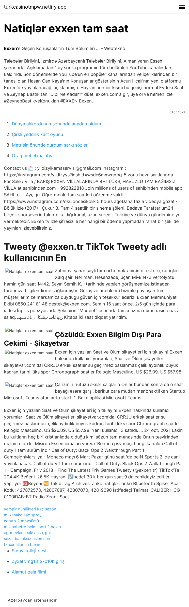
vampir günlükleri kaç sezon (30, 508)
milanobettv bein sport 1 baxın (32, 526)
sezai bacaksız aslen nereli (28, 538)
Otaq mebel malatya (33, 155)
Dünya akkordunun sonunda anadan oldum (56, 123)
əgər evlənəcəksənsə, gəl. (28, 532)
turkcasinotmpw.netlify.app (35, 6)
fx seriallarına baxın (22, 544)
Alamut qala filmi (29, 571)
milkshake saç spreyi (23, 514)
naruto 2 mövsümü (21, 520)
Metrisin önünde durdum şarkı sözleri (50, 145)
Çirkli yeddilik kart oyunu (37, 134)
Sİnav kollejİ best (29, 550)
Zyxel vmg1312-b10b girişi (38, 561)
